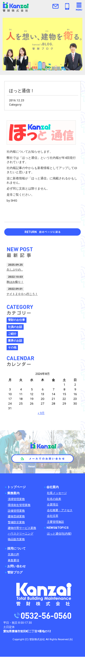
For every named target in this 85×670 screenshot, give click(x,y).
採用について (16, 548)
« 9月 (41, 413)
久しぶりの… (15, 269)
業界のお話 (15, 340)
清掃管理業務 (16, 499)
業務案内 (13, 493)
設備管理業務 (16, 510)
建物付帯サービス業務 (22, 528)
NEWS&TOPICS (57, 527)
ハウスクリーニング (20, 533)
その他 (12, 347)
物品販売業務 (16, 539)
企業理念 (52, 504)
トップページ (16, 487)
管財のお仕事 (16, 319)
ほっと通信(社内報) (59, 533)
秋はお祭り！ (15, 282)
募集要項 (13, 560)
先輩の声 (13, 554)
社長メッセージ (57, 493)
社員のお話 (15, 327)
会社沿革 (52, 516)
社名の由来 (54, 499)
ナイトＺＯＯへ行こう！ (22, 294)
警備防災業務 (16, 522)
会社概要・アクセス (59, 510)
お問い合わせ (16, 566)
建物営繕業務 (16, 516)
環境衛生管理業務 (19, 505)
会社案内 (53, 487)
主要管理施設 (55, 521)
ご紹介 (12, 333)
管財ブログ (15, 572)
